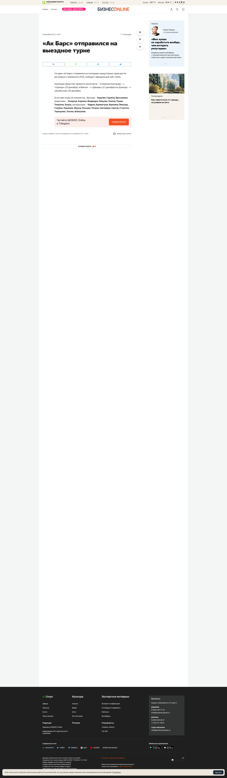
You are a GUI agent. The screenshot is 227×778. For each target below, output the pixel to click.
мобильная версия (110, 748)
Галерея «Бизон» (108, 727)
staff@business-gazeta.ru (160, 730)
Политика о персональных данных (113, 758)
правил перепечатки (125, 766)
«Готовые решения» (171, 32)
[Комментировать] (140, 33)
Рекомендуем (157, 96)
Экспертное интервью (115, 696)
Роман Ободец (169, 30)
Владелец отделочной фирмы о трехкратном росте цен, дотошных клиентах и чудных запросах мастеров (166, 55)
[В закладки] (140, 40)
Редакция (47, 723)
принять (218, 772)
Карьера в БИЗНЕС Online (52, 727)
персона (154, 24)
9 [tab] (170, 117)
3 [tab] (163, 117)
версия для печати (123, 134)
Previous (152, 64)
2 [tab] (162, 117)
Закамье (54, 9)
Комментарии (87, 146)
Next (182, 64)
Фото (74, 712)
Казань (145, 2)
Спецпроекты (108, 723)
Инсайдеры (106, 716)
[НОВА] (74, 10)
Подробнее (116, 772)
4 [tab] (164, 117)
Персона (46, 708)
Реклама (76, 723)
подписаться (119, 121)
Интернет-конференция (111, 704)
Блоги (45, 712)
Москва (161, 2)
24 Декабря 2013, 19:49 (51, 34)
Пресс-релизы (48, 716)
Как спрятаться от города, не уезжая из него (165, 101)
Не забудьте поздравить (111, 708)
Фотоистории (77, 716)
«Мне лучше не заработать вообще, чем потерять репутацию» (165, 44)
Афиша (45, 704)
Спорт (49, 696)
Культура (77, 696)
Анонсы (75, 704)
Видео (74, 708)
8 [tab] (169, 117)
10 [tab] (171, 117)
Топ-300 (105, 731)
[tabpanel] (166, 42)
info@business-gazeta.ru (160, 713)
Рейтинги (105, 712)
